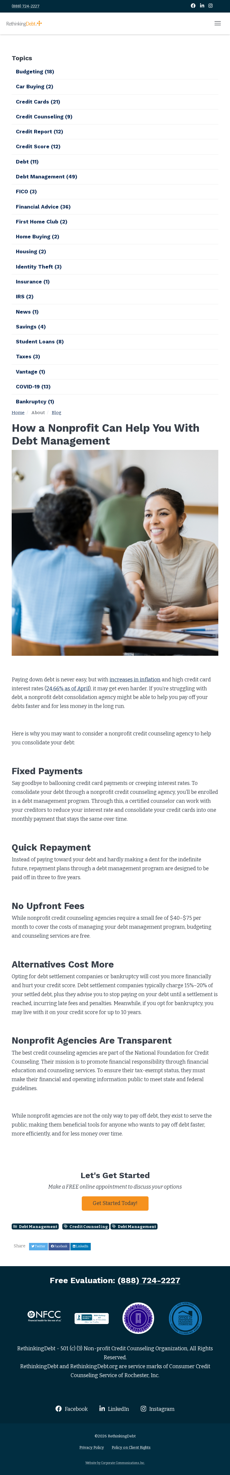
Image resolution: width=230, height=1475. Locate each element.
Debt (27, 162)
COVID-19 (33, 387)
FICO (26, 192)
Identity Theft (39, 267)
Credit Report (39, 132)
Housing (31, 251)
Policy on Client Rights (131, 1447)
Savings (31, 327)
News (27, 312)
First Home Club (41, 222)
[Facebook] (193, 6)
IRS (25, 297)
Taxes (28, 357)
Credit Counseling (88, 1226)
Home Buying (37, 237)
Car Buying (34, 87)
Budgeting (35, 72)
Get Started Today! (115, 1203)
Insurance (33, 282)
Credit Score (38, 146)
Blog (56, 412)
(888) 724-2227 (26, 6)
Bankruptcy (35, 402)
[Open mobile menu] (218, 23)
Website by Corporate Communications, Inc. (115, 1463)
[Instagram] (211, 6)
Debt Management (37, 1226)
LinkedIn (118, 1409)
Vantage (30, 372)
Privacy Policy (91, 1447)
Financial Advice (43, 207)
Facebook (75, 1409)
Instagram (161, 1409)
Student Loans (40, 342)
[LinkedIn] (202, 6)
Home (18, 412)
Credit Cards (38, 102)
